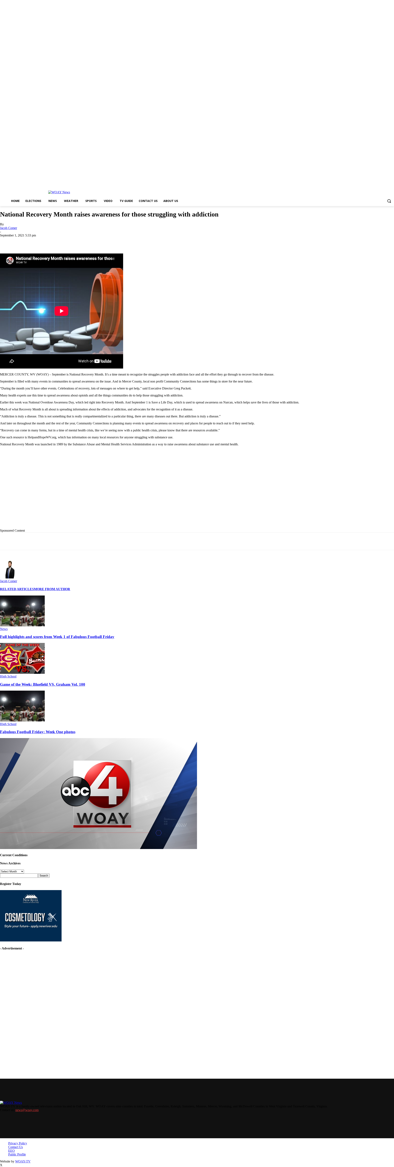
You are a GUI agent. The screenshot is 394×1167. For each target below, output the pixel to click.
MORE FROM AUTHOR (52, 589)
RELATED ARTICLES (17, 589)
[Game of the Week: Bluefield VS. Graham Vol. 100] (22, 672)
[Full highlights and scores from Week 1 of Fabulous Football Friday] (22, 625)
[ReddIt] (111, 241)
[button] (389, 201)
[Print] (67, 241)
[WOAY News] (59, 192)
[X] (52, 241)
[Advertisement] (84, 490)
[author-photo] (10, 577)
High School (8, 676)
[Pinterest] (96, 241)
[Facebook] (37, 241)
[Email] (82, 241)
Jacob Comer (8, 228)
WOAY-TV (23, 1161)
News (4, 629)
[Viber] (126, 241)
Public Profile (17, 1154)
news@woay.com (27, 1110)
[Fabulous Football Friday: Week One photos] (22, 720)
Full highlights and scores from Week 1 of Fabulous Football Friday (57, 637)
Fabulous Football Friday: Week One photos (37, 732)
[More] (141, 241)
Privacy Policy (17, 1143)
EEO (11, 1150)
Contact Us (15, 1147)
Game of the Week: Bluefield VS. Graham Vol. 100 (42, 684)
